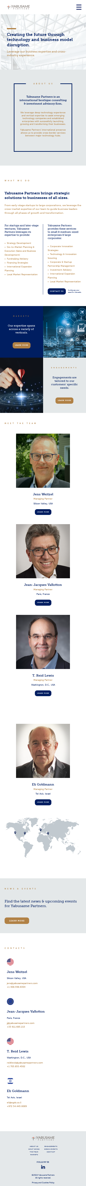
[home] (40, 7)
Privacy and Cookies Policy (43, 1182)
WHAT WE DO (34, 1149)
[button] (78, 7)
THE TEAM (34, 1152)
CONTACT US (57, 291)
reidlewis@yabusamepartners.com (25, 1062)
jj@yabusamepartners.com (20, 1023)
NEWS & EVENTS (51, 1149)
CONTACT (51, 1152)
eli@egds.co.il (14, 1102)
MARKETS (34, 1155)
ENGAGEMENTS (50, 1146)
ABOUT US (34, 1146)
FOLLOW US (43, 1162)
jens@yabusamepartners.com (22, 983)
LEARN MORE (21, 345)
